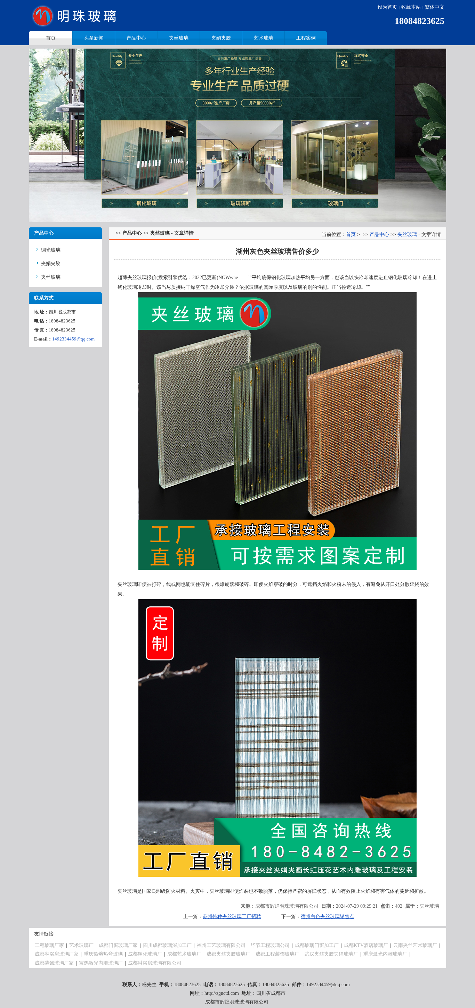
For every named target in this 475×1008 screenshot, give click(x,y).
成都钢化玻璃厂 (145, 954)
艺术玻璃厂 (81, 945)
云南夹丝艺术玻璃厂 (415, 945)
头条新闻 (94, 38)
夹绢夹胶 (221, 38)
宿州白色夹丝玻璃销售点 (327, 916)
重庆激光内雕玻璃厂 (385, 954)
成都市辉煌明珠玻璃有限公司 (287, 906)
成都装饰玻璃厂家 (54, 963)
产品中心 (136, 38)
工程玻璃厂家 (49, 945)
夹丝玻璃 (178, 38)
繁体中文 (434, 7)
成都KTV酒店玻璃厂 (366, 945)
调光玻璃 (51, 250)
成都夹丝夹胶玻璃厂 (228, 954)
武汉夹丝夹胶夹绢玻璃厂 (331, 954)
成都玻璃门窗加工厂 (317, 945)
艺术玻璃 (263, 38)
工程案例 (306, 38)
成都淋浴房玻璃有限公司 (155, 963)
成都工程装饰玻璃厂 (277, 954)
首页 (351, 234)
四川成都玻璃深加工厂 (167, 945)
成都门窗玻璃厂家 (118, 945)
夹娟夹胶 (51, 263)
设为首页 (387, 7)
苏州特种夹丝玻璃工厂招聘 (232, 916)
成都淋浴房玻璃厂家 (57, 954)
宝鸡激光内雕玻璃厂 (101, 963)
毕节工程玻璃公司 (270, 945)
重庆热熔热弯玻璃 (103, 954)
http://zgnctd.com (221, 993)
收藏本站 (411, 7)
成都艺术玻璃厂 (184, 954)
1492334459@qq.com (73, 339)
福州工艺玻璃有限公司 (221, 945)
